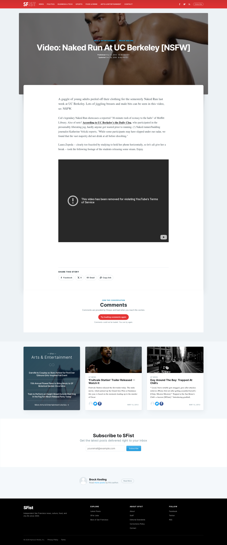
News (41, 4)
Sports (79, 4)
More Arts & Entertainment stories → (52, 405)
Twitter (172, 515)
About (132, 511)
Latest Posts (95, 511)
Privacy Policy (53, 540)
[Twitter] (184, 4)
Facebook (173, 511)
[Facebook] (179, 4)
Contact (128, 4)
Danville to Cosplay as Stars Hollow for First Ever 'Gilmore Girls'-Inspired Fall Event (52, 374)
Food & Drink (91, 4)
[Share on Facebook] (99, 403)
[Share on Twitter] (95, 403)
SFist (28, 507)
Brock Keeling (126, 41)
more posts (99, 482)
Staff (132, 515)
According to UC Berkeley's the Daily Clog (107, 122)
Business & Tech (65, 4)
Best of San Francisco (99, 520)
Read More (127, 481)
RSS (170, 520)
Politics (51, 4)
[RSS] (190, 4)
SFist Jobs (94, 515)
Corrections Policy (137, 524)
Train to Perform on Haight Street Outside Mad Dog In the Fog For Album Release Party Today (52, 395)
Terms (63, 540)
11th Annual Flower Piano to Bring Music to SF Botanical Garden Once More (51, 384)
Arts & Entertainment (111, 4)
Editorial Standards (137, 520)
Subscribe (198, 4)
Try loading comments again (113, 317)
